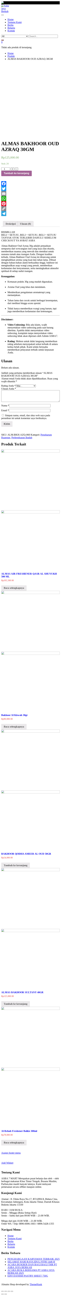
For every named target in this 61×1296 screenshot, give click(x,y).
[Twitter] (30, 188)
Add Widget (7, 1163)
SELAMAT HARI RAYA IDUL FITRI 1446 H (31, 1261)
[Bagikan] (5, 1291)
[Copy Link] (30, 208)
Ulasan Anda (8, 388)
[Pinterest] (30, 203)
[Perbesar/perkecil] (12, 1291)
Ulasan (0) (25, 223)
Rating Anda (8, 385)
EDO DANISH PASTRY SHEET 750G (28, 1275)
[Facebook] (30, 183)
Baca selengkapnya (14, 588)
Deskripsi (11, 223)
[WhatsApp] (30, 198)
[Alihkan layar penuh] (9, 1291)
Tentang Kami (15, 1238)
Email (5, 410)
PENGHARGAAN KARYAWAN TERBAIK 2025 (34, 1259)
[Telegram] (30, 213)
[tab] (10, 224)
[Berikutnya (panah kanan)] (5, 1294)
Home (11, 1235)
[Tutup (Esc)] (2, 1291)
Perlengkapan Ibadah (21, 437)
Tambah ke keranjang (16, 173)
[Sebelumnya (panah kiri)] (2, 1294)
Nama (5, 405)
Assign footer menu (11, 1153)
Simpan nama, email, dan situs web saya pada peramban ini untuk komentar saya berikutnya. (25, 417)
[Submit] (2, 40)
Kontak (11, 1247)
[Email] (30, 193)
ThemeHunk (36, 1284)
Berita (10, 1241)
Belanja (11, 1244)
